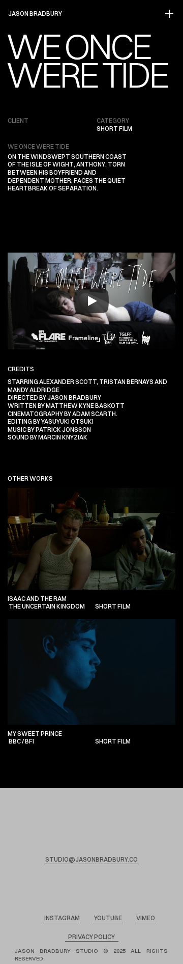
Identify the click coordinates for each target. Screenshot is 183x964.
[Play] (91, 301)
